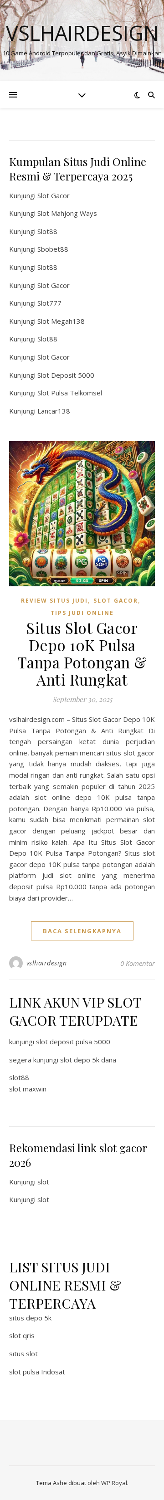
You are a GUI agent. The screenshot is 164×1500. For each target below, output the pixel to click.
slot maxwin (27, 1088)
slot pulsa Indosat (37, 1371)
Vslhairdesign (82, 33)
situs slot (23, 1353)
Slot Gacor (53, 195)
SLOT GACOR (115, 600)
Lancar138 (53, 410)
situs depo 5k (30, 1317)
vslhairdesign (46, 963)
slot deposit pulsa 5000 (73, 1041)
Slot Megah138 (61, 321)
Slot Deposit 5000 (65, 375)
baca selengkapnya (82, 931)
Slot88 (47, 231)
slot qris (22, 1335)
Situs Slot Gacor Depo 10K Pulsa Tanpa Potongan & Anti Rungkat (82, 653)
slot (43, 1181)
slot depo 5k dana (88, 1059)
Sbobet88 (52, 248)
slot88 (19, 1077)
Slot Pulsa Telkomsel (69, 392)
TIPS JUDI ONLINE (82, 613)
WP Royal (114, 1483)
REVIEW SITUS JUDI (54, 600)
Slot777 (49, 302)
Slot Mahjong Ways (67, 213)
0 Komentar (137, 963)
